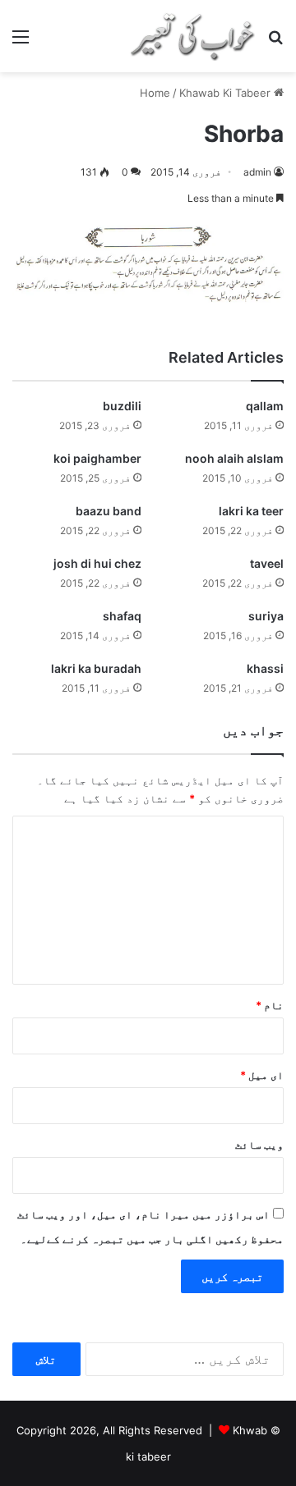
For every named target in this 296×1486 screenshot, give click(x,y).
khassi (265, 668)
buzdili (122, 406)
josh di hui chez (97, 563)
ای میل (262, 1074)
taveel (267, 563)
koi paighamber (97, 458)
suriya (266, 616)
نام (270, 1005)
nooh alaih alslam (234, 458)
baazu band (108, 511)
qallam (265, 406)
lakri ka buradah (96, 668)
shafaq (122, 616)
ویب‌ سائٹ (259, 1144)
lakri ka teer (251, 511)
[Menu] (20, 42)
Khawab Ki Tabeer (225, 92)
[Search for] (275, 42)
